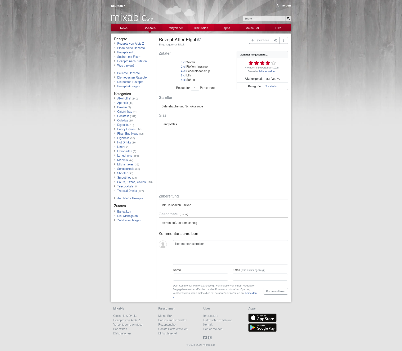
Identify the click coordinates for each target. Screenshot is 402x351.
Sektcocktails (125, 168)
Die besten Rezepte (130, 82)
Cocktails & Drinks (125, 316)
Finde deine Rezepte (131, 48)
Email (249, 270)
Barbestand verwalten (172, 320)
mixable (132, 16)
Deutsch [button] (117, 6)
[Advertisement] (223, 160)
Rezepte (120, 38)
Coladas (122, 120)
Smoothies (124, 177)
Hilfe (278, 28)
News (124, 28)
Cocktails (150, 28)
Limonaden (124, 151)
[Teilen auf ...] (275, 40)
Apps (226, 28)
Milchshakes (125, 164)
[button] (284, 40)
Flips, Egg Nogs (127, 133)
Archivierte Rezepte (130, 198)
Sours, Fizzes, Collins (131, 182)
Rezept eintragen (128, 86)
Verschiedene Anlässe (128, 324)
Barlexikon (124, 211)
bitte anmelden (267, 71)
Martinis (122, 160)
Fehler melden (213, 329)
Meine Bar (252, 28)
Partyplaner (175, 28)
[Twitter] (205, 338)
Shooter (122, 173)
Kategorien (122, 93)
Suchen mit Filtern (129, 56)
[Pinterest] (210, 338)
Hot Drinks (124, 142)
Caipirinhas (124, 111)
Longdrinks (124, 155)
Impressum (210, 316)
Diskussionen (122, 333)
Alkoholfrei (124, 98)
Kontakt (208, 324)
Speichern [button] (261, 40)
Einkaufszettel (167, 333)
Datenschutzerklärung (217, 320)
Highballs (123, 138)
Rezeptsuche (167, 324)
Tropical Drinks (127, 190)
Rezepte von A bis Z (130, 43)
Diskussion (201, 28)
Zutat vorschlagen (129, 220)
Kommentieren (276, 291)
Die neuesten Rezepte (132, 77)
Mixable (118, 308)
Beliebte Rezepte (128, 73)
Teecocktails (125, 186)
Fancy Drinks (126, 129)
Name (177, 270)
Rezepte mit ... (127, 52)
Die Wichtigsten (127, 216)
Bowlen (122, 107)
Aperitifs (122, 103)
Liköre (121, 147)
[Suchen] (288, 18)
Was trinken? (125, 65)
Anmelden (284, 5)
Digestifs (123, 125)
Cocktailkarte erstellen (173, 329)
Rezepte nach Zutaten (132, 61)
